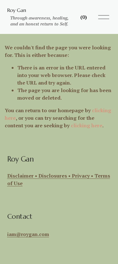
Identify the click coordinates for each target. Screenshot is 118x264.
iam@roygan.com (28, 234)
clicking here (86, 125)
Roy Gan (16, 10)
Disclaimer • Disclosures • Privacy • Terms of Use (58, 179)
